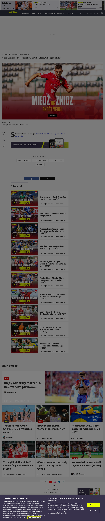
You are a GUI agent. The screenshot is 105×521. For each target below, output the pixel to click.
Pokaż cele (93, 511)
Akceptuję (93, 505)
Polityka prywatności (34, 517)
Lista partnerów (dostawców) (57, 513)
